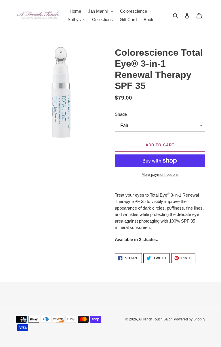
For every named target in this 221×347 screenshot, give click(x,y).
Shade (121, 114)
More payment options (160, 174)
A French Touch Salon (155, 319)
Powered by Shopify (189, 319)
